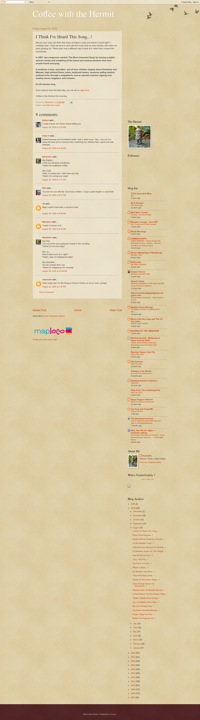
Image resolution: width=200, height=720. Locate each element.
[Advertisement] (86, 303)
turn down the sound (51, 105)
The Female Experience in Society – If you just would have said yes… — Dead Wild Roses (147, 437)
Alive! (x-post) (136, 364)
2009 (133, 689)
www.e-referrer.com (148, 479)
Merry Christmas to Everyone (142, 402)
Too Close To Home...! (142, 563)
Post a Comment (46, 292)
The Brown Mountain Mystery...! (146, 610)
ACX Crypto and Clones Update (143, 224)
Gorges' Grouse (138, 272)
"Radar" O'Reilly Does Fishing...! (146, 598)
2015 (133, 665)
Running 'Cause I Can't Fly (143, 352)
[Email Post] (71, 102)
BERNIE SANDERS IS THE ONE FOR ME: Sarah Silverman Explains (147, 285)
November (137, 515)
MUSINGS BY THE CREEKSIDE (145, 331)
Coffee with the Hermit (73, 13)
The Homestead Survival (142, 419)
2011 (133, 681)
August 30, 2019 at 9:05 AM (54, 213)
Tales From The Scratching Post (145, 390)
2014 (133, 669)
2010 (133, 685)
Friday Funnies (137, 411)
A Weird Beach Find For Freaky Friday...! (150, 594)
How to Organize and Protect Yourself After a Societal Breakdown (146, 422)
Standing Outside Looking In (144, 381)
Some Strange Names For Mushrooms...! (144, 585)
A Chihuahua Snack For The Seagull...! (149, 551)
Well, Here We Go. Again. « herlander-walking (143, 431)
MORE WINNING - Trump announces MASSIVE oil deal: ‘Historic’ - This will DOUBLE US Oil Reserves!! (146, 243)
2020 (133, 504)
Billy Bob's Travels (139, 212)
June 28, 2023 (136, 392)
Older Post (116, 310)
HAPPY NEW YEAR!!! (139, 324)
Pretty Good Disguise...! (143, 535)
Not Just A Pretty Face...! (143, 606)
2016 (133, 661)
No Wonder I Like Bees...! (143, 572)
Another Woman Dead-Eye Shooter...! (148, 539)
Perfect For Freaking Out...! (144, 618)
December (137, 511)
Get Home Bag (137, 205)
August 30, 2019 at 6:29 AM (54, 148)
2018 (133, 653)
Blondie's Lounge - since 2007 (144, 222)
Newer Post (39, 310)
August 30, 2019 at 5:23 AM (54, 127)
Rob (44, 188)
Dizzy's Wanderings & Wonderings (146, 253)
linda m (45, 136)
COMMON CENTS (139, 239)
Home (77, 310)
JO (43, 204)
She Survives (137, 362)
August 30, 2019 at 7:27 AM (54, 180)
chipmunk (46, 279)
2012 (133, 677)
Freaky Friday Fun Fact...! (144, 614)
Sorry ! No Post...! (140, 559)
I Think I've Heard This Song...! (146, 531)
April (135, 636)
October (136, 520)
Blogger (113, 714)
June (135, 627)
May (135, 632)
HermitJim (47, 157)
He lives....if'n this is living (141, 215)
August (136, 528)
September (138, 524)
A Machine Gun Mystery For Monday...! (149, 547)
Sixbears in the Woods (141, 371)
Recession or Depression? (141, 373)
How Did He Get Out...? (143, 555)
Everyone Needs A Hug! (140, 274)
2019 (133, 508)
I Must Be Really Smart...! (144, 575)
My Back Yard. (136, 255)
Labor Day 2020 (137, 354)
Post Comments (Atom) (55, 316)
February (137, 644)
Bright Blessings (138, 231)
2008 (133, 693)
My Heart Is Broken (138, 265)
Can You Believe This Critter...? (146, 602)
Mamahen (46, 222)
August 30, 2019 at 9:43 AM (54, 229)
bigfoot (45, 120)
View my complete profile (150, 462)
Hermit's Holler (137, 281)
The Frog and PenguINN (142, 409)
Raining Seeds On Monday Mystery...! (149, 590)
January (136, 648)
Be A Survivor (137, 203)
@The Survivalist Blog (141, 194)
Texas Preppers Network (142, 400)
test (132, 196)
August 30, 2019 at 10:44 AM (54, 271)
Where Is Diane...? (140, 567)
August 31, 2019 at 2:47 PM (54, 287)
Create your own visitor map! (45, 339)
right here (84, 90)
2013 (133, 673)
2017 (133, 657)
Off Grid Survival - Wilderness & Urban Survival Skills (145, 339)
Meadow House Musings (142, 307)
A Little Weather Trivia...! (143, 543)
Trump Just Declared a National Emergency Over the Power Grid (144, 344)
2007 (133, 697)
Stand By (134, 383)
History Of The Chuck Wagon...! (146, 580)
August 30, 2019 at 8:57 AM (54, 195)
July (135, 623)
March (136, 640)
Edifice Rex (136, 262)
